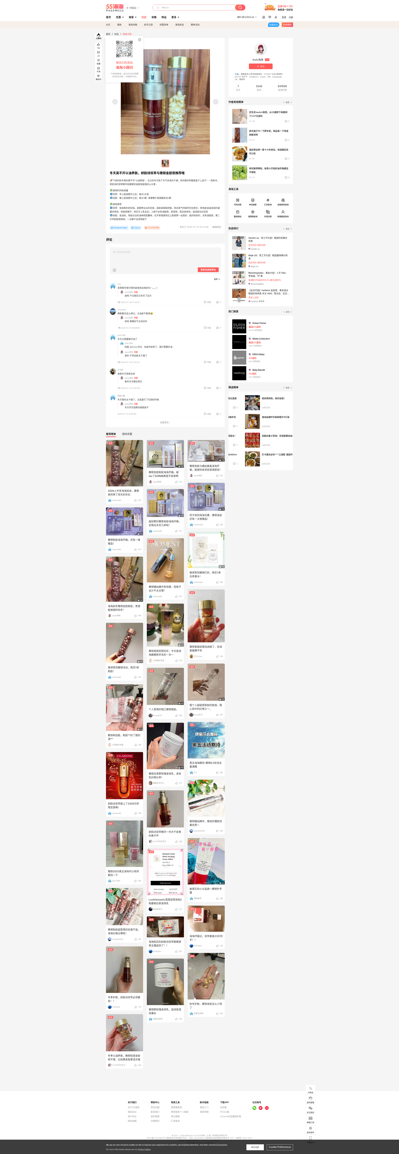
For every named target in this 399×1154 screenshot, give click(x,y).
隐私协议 (132, 1112)
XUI (119, 284)
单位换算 (253, 205)
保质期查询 (252, 216)
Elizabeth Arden (120, 227)
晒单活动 (195, 24)
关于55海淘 (133, 1107)
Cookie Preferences (280, 1147)
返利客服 (155, 1116)
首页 (108, 34)
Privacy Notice (144, 1149)
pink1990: (129, 343)
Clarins (137, 227)
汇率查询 (268, 205)
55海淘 (115, 8)
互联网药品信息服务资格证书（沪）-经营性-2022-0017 (228, 1138)
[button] (132, 7)
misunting (122, 309)
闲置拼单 (164, 24)
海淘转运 (179, 24)
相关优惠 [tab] (127, 434)
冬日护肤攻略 (153, 227)
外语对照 (268, 216)
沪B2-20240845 (196, 1138)
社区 (108, 24)
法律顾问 (155, 1121)
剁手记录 (148, 24)
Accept (255, 1147)
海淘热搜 (204, 1112)
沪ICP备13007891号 (156, 1138)
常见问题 (155, 1107)
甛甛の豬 (121, 396)
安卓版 (223, 1107)
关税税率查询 (283, 205)
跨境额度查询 (283, 216)
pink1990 (122, 335)
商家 (131, 17)
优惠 (118, 17)
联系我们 (155, 1112)
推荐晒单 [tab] (111, 434)
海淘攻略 (132, 24)
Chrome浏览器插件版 (230, 1116)
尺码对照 (237, 205)
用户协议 (132, 1116)
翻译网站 (237, 216)
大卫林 (120, 370)
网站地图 (132, 1121)
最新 (119, 24)
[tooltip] (124, 59)
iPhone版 (224, 1112)
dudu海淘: (129, 292)
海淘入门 (204, 1107)
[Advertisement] (260, 496)
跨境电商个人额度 (179, 1112)
